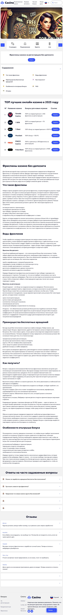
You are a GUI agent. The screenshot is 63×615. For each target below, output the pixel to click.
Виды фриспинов (41, 75)
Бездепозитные (6, 607)
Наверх (50, 610)
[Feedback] (31, 576)
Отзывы (8, 91)
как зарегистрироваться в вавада (19, 408)
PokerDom (19, 150)
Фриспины (4, 611)
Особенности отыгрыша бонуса (16, 86)
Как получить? (40, 80)
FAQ (36, 86)
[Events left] (3, 45)
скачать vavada (7, 266)
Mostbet (18, 135)
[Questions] (31, 501)
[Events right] (60, 45)
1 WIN (17, 122)
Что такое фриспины (12, 75)
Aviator (23, 601)
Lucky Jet (24, 605)
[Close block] (60, 69)
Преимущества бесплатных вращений (15, 81)
